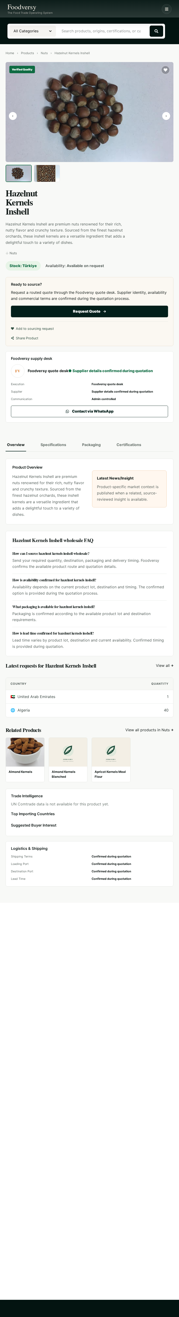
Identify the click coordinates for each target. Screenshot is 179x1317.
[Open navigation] (167, 9)
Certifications (129, 444)
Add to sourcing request (35, 329)
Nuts (44, 53)
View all (163, 665)
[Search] (156, 31)
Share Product (27, 338)
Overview (16, 444)
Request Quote (86, 311)
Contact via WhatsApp (93, 411)
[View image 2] (47, 173)
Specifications (53, 444)
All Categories (26, 31)
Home (10, 53)
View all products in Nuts (147, 730)
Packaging (91, 444)
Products (27, 53)
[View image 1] (19, 173)
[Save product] (165, 70)
